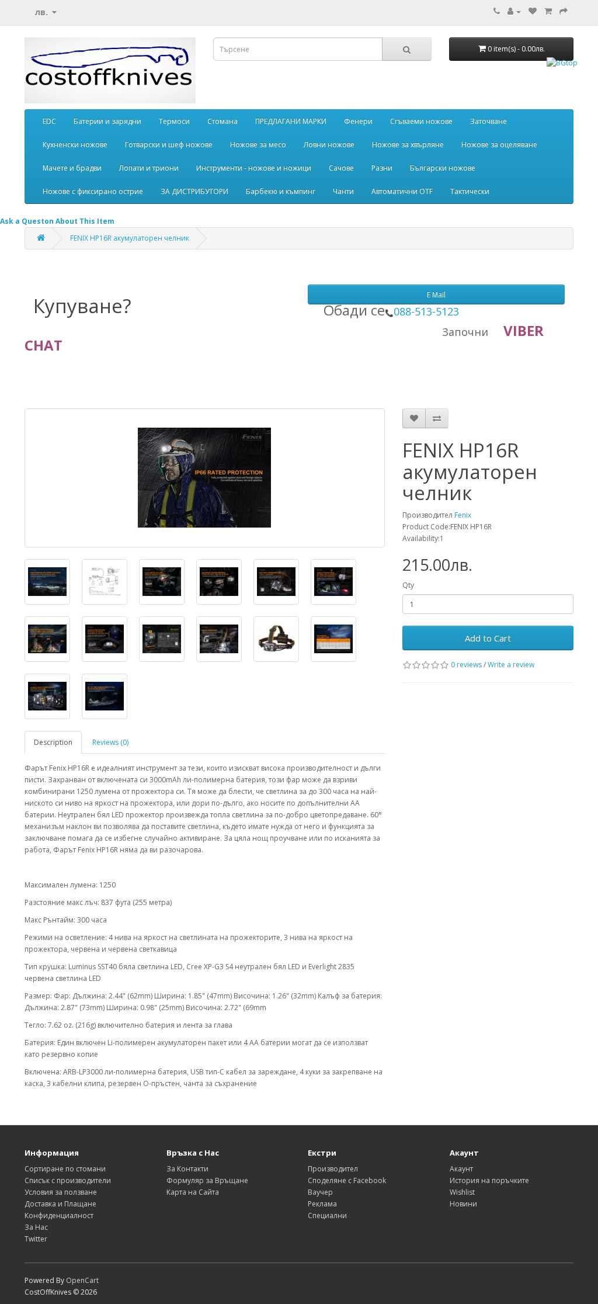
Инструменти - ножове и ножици (253, 168)
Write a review (511, 665)
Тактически (469, 191)
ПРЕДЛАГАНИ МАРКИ (290, 121)
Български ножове (442, 168)
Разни (381, 168)
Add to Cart (488, 638)
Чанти (343, 191)
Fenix (462, 515)
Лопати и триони (149, 168)
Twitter (36, 1239)
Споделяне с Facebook (347, 1180)
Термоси (174, 121)
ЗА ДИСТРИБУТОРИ (194, 191)
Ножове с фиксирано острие (93, 191)
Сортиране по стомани (65, 1169)
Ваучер (320, 1192)
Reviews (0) (110, 742)
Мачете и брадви (72, 168)
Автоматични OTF (402, 191)
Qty (408, 585)
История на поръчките (489, 1180)
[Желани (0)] (533, 11)
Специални (327, 1215)
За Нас (36, 1227)
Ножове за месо (258, 145)
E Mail (436, 295)
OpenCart (82, 1280)
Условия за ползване (61, 1192)
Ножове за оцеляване (499, 145)
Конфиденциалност (59, 1215)
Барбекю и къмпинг (280, 191)
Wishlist (462, 1192)
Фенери (358, 121)
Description (53, 742)
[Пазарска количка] (548, 11)
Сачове (341, 168)
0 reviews (466, 665)
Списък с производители (68, 1180)
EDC (49, 121)
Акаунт (461, 1169)
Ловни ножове (329, 145)
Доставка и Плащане (60, 1204)
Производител (333, 1169)
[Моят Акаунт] (514, 11)
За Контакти (187, 1169)
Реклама (322, 1204)
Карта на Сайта (192, 1192)
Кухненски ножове (75, 145)
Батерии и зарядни (107, 121)
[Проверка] (563, 11)
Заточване (488, 121)
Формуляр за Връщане (207, 1180)
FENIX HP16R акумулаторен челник (129, 238)
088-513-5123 (426, 311)
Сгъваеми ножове (421, 121)
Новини (463, 1204)
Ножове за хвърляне (408, 145)
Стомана (222, 121)
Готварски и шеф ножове (169, 145)
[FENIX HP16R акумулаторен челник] (205, 477)
